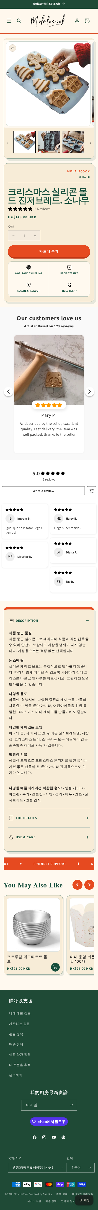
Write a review (43, 491)
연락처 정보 (68, 1201)
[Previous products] (77, 885)
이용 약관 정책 (20, 1054)
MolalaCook (21, 1194)
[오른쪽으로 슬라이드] (90, 143)
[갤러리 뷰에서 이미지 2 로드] (49, 142)
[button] (9, 21)
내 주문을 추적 (20, 1065)
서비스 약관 (34, 1201)
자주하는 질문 (19, 1024)
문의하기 (15, 1075)
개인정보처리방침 (82, 1194)
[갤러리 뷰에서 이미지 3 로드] (73, 142)
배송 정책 (16, 1044)
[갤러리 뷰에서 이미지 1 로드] (25, 142)
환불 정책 (16, 1034)
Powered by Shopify (40, 1194)
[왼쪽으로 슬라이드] (8, 143)
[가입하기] (72, 1105)
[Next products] (89, 885)
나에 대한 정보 (20, 1013)
